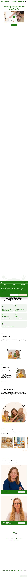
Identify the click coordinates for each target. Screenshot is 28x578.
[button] (26, 1)
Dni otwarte (14, 1)
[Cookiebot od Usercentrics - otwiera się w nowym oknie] (24, 282)
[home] (5, 1)
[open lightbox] (7, 442)
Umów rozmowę (21, 1)
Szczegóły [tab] (14, 284)
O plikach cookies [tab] (23, 284)
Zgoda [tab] (5, 284)
